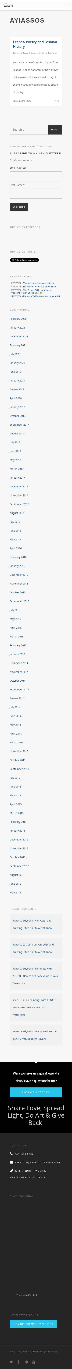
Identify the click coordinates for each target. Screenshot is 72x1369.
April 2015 (16, 627)
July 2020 (15, 354)
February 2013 (18, 822)
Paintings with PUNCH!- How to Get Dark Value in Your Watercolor (35, 976)
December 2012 (19, 839)
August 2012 (17, 874)
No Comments (51, 53)
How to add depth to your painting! (39, 286)
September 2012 (19, 866)
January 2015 (17, 654)
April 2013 (16, 804)
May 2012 (15, 892)
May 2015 (15, 619)
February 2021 (18, 345)
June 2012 (15, 883)
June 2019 (15, 371)
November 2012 (19, 848)
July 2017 (15, 442)
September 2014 (19, 689)
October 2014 (18, 680)
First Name (17, 185)
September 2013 (19, 769)
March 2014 (17, 742)
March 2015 (17, 636)
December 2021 (19, 336)
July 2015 (15, 610)
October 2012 (18, 857)
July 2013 (15, 777)
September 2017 (19, 424)
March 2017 (17, 468)
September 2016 (19, 504)
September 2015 (19, 601)
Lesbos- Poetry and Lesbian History (35, 44)
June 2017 (15, 451)
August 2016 (17, 513)
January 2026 (17, 327)
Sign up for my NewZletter (33, 1324)
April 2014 (16, 733)
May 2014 (15, 724)
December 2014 (19, 663)
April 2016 (16, 548)
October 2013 (18, 760)
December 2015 (19, 574)
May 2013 (15, 795)
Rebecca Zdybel (21, 53)
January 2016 (17, 566)
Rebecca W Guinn (22, 944)
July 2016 (15, 521)
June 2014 (15, 716)
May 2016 (15, 539)
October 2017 (18, 415)
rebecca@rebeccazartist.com (37, 1162)
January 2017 (17, 477)
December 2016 (19, 486)
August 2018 (17, 389)
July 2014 (15, 707)
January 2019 (17, 380)
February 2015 (18, 645)
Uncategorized (37, 53)
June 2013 (15, 786)
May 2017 (15, 460)
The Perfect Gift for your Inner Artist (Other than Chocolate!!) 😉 (31, 291)
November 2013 (19, 751)
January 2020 (17, 363)
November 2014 (19, 671)
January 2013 (17, 830)
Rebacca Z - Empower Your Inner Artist (41, 296)
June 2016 (15, 530)
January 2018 (17, 407)
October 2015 (18, 592)
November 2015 (19, 583)
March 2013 (17, 813)
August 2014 (17, 698)
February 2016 (18, 557)
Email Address (19, 167)
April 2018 (16, 398)
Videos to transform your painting (39, 283)
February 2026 (18, 318)
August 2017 (17, 433)
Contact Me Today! (36, 1092)
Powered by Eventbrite (27, 1295)
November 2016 (19, 495)
